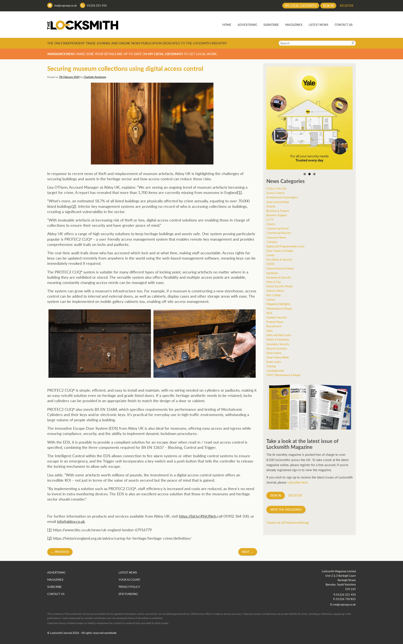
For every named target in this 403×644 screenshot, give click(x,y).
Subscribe (271, 25)
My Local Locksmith (301, 5)
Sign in (328, 5)
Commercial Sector (277, 228)
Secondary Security (277, 344)
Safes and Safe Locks (278, 335)
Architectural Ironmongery (282, 197)
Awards (270, 206)
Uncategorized (275, 370)
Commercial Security (278, 233)
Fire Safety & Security (279, 259)
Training (271, 366)
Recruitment (273, 326)
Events (270, 255)
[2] (74, 206)
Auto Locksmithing (277, 202)
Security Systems (276, 348)
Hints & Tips (273, 282)
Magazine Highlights (278, 304)
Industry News (275, 291)
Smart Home (273, 353)
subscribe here (297, 482)
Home (226, 25)
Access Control (275, 193)
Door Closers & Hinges (280, 251)
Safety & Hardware (277, 339)
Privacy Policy (129, 587)
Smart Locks (273, 362)
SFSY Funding (128, 594)
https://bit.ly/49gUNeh (197, 516)
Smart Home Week (277, 357)
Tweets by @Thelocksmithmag (287, 522)
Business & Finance (277, 211)
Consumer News (276, 237)
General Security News (280, 268)
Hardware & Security (278, 277)
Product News (274, 322)
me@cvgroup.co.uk (65, 5)
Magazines (293, 25)
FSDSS (270, 264)
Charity (270, 224)
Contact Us (344, 25)
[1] (239, 192)
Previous (60, 552)
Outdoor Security (276, 317)
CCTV (270, 219)
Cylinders (272, 242)
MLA (269, 313)
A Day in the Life (276, 188)
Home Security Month (279, 286)
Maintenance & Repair (279, 308)
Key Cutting (273, 295)
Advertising (247, 25)
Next (247, 552)
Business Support (276, 215)
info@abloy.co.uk (71, 521)
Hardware (272, 273)
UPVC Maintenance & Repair (283, 375)
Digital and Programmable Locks (285, 246)
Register (346, 5)
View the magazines (286, 509)
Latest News (318, 25)
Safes (269, 331)
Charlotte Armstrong (95, 77)
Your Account (129, 580)
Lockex (270, 299)
